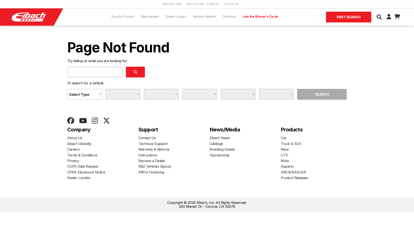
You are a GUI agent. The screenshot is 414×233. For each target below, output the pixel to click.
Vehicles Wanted (204, 16)
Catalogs (216, 144)
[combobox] (84, 94)
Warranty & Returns (153, 149)
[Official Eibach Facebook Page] (70, 121)
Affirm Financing (151, 172)
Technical (229, 16)
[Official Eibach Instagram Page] (95, 121)
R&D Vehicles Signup (154, 166)
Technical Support (152, 144)
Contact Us (147, 138)
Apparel (287, 166)
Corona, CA (231, 4)
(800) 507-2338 (172, 4)
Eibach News (220, 138)
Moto (285, 161)
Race (285, 149)
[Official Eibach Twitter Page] (106, 121)
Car (283, 138)
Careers (73, 149)
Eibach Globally (79, 144)
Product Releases (294, 178)
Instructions (147, 155)
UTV (284, 155)
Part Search (349, 17)
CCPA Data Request (82, 166)
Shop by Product (122, 16)
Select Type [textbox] (79, 94)
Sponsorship (220, 155)
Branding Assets (222, 149)
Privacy (73, 161)
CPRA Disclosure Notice (86, 172)
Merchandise (150, 16)
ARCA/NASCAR (293, 172)
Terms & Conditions (82, 155)
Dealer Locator (176, 16)
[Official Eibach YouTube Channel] (83, 121)
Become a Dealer (151, 161)
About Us (74, 138)
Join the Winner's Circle (260, 16)
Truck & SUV (291, 144)
